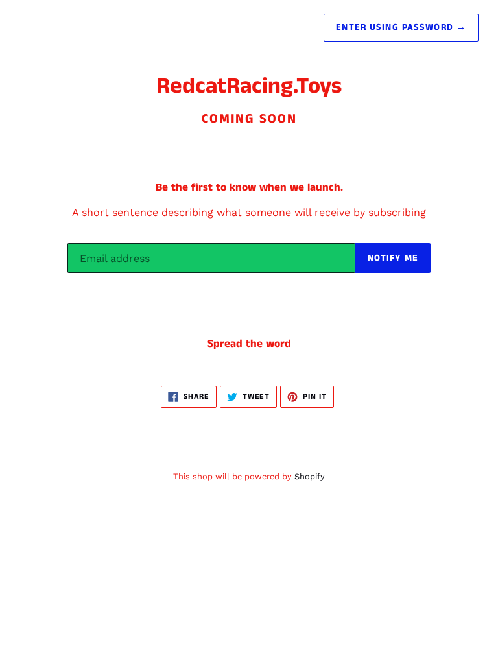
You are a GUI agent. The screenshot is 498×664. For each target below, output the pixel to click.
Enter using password (401, 27)
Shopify (309, 476)
